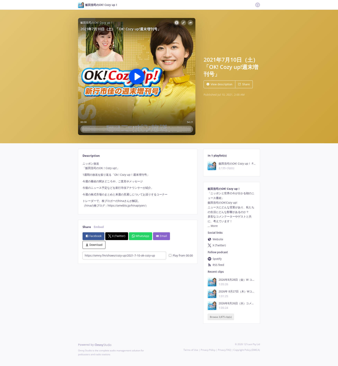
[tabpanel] (138, 184)
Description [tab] (91, 156)
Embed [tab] (99, 227)
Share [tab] (87, 227)
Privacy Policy (208, 350)
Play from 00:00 (183, 255)
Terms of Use (190, 350)
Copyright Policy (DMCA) (246, 350)
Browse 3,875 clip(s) (221, 317)
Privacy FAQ (224, 350)
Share (246, 84)
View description (221, 84)
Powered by (86, 344)
